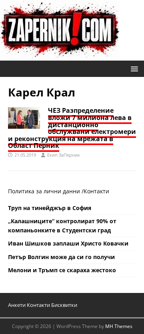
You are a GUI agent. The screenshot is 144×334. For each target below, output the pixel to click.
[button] (133, 68)
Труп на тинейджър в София (49, 208)
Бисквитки (64, 304)
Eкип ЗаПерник (63, 155)
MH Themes (118, 326)
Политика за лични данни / (46, 191)
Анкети (17, 304)
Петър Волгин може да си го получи (61, 257)
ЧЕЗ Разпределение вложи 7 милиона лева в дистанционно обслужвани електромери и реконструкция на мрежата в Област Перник (72, 128)
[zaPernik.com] (60, 56)
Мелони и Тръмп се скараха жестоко (62, 270)
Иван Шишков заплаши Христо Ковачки (68, 243)
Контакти (96, 191)
